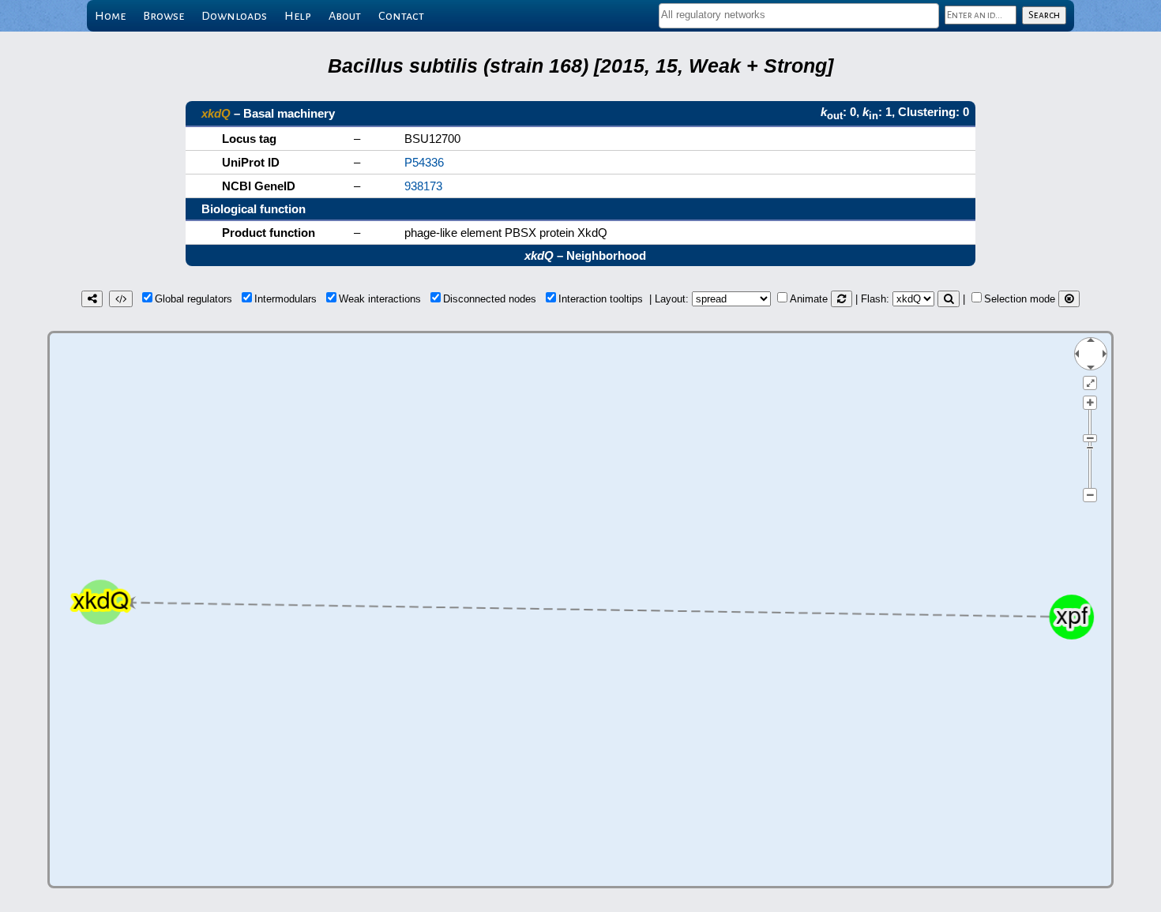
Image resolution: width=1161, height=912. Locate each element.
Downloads (234, 15)
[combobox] (799, 15)
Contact (401, 15)
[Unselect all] (1069, 299)
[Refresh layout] (841, 299)
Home (110, 15)
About (345, 15)
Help (297, 15)
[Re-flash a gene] (948, 299)
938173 (423, 186)
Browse (163, 15)
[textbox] (798, 14)
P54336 (424, 162)
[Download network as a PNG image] (92, 299)
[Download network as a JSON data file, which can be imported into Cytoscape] (121, 299)
